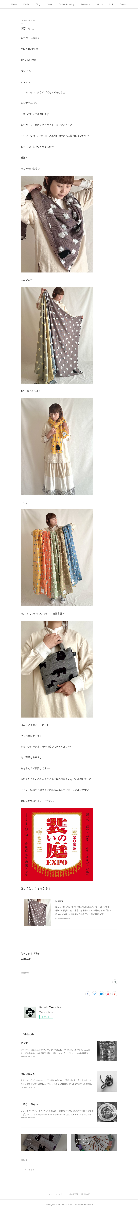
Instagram (85, 4)
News (49, 4)
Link (111, 4)
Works (100, 4)
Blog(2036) (25, 973)
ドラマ (24, 1043)
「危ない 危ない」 (30, 1104)
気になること (28, 1073)
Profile (26, 4)
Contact (123, 4)
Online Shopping (66, 4)
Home (14, 4)
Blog (38, 4)
